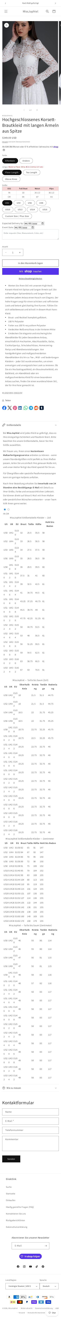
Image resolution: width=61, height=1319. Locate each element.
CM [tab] (7, 513)
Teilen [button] (8, 400)
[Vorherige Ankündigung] (5, 3)
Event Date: (8, 227)
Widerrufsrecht (27, 1308)
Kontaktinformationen (36, 1313)
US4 (19, 203)
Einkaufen (10, 1200)
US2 (7, 203)
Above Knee (11, 179)
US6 (30, 203)
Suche (9, 1187)
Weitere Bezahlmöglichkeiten (30, 278)
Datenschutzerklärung (16, 1227)
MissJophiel (13, 1308)
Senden (11, 1159)
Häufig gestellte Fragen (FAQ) (20, 1207)
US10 (7, 209)
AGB (57, 1308)
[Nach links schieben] (24, 110)
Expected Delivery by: (13, 223)
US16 (44, 209)
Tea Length (31, 172)
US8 (41, 203)
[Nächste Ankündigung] (55, 3)
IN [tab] (4, 513)
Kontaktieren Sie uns (16, 1213)
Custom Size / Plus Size (17, 216)
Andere (26, 160)
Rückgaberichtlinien (15, 1220)
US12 (20, 209)
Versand (5, 142)
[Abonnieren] (46, 1245)
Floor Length (12, 172)
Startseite (10, 1193)
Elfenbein (10, 160)
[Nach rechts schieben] (37, 110)
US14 (32, 209)
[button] (6, 11)
